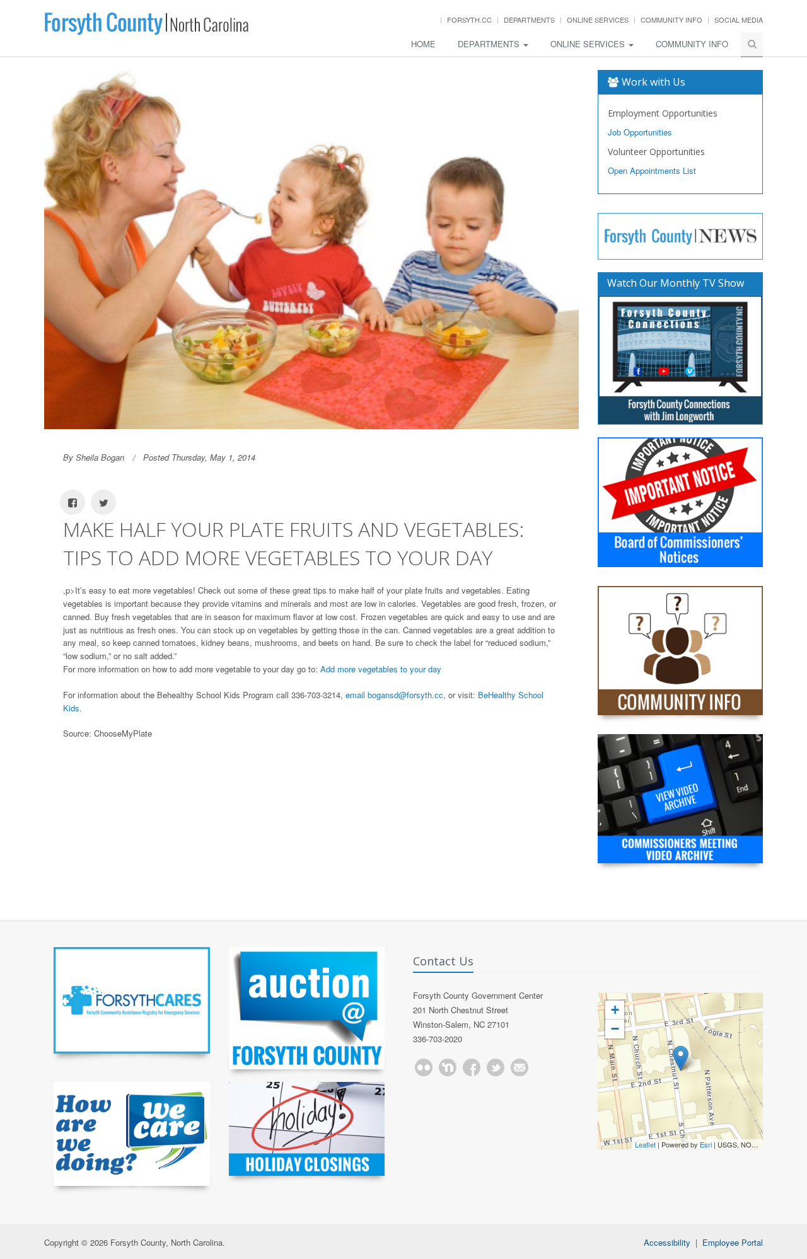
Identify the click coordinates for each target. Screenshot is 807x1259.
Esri (706, 1144)
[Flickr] (424, 1067)
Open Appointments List (652, 170)
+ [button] (615, 1010)
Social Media (738, 19)
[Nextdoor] (447, 1067)
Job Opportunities (640, 132)
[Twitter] (495, 1067)
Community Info (671, 19)
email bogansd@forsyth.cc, (395, 695)
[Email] (519, 1067)
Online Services (598, 19)
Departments (529, 19)
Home (423, 44)
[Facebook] (471, 1067)
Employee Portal (732, 1242)
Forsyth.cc (469, 19)
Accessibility (667, 1242)
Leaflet (645, 1144)
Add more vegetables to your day (380, 669)
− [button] (615, 1029)
